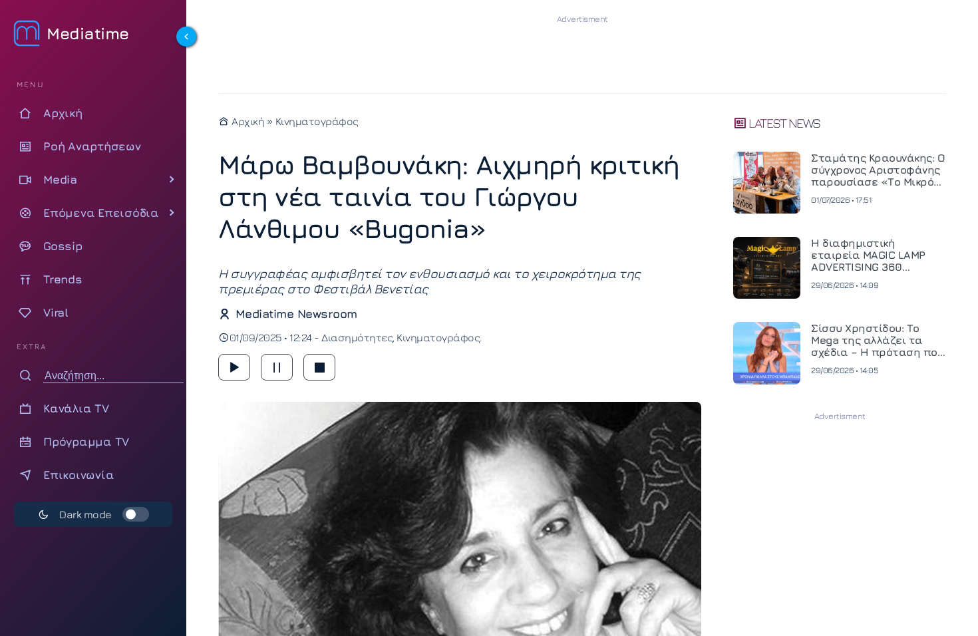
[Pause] (277, 367)
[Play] (234, 367)
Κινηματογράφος (317, 121)
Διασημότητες (357, 337)
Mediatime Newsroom (296, 314)
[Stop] (319, 367)
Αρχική (247, 121)
